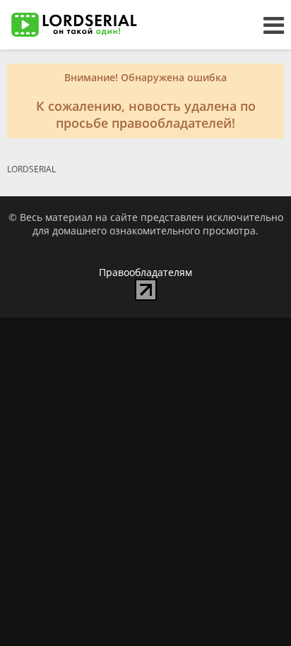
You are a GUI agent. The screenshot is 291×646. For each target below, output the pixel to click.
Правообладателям (145, 272)
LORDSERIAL (31, 169)
